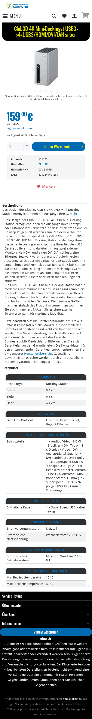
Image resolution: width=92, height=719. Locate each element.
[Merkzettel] (64, 16)
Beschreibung (12, 205)
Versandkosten (72, 699)
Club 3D (43, 164)
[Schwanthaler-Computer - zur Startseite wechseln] (17, 6)
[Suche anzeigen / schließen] (53, 16)
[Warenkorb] (85, 16)
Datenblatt (10, 368)
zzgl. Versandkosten (19, 128)
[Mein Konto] (74, 16)
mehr (73, 214)
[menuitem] (11, 16)
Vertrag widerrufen (46, 632)
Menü (15, 16)
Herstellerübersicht (38, 353)
